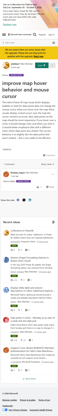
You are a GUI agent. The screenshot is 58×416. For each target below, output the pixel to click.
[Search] (34, 34)
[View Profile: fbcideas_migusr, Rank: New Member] (6, 174)
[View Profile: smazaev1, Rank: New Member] (6, 320)
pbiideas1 (15, 63)
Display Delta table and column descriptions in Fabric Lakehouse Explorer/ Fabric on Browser (32, 289)
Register (42, 34)
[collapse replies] (29, 170)
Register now (10, 24)
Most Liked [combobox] (47, 164)
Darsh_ (14, 301)
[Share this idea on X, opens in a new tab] (24, 200)
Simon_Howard (17, 271)
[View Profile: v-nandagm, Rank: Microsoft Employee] (6, 350)
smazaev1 (15, 331)
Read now (38, 56)
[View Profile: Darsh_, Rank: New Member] (6, 290)
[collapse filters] (53, 222)
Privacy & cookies (28, 400)
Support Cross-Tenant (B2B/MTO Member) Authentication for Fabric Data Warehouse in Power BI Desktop (32, 349)
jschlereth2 (15, 241)
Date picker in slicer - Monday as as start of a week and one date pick (33, 319)
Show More (30, 378)
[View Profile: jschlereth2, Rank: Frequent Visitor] (6, 233)
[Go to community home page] (19, 35)
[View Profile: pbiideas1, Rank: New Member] (6, 65)
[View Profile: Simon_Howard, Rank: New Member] (6, 260)
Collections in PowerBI (22, 230)
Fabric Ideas (10, 43)
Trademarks (7, 405)
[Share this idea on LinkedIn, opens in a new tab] (30, 200)
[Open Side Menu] (4, 34)
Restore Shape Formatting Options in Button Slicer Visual (30, 259)
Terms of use (44, 400)
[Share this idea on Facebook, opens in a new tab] (18, 200)
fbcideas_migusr (18, 172)
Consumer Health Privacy (41, 410)
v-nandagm (16, 361)
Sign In (51, 34)
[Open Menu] (54, 43)
